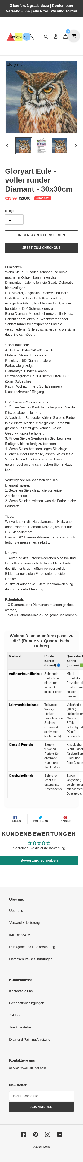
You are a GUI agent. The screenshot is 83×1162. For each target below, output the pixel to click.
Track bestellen (20, 1027)
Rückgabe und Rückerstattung (32, 947)
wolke (46, 1146)
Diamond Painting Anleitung (29, 1039)
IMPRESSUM (19, 935)
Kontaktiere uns (21, 991)
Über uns (16, 911)
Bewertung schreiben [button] (39, 860)
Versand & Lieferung (24, 923)
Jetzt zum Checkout (41, 247)
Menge (9, 211)
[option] (24, 145)
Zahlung (15, 1015)
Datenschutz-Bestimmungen (30, 959)
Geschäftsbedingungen (26, 1003)
